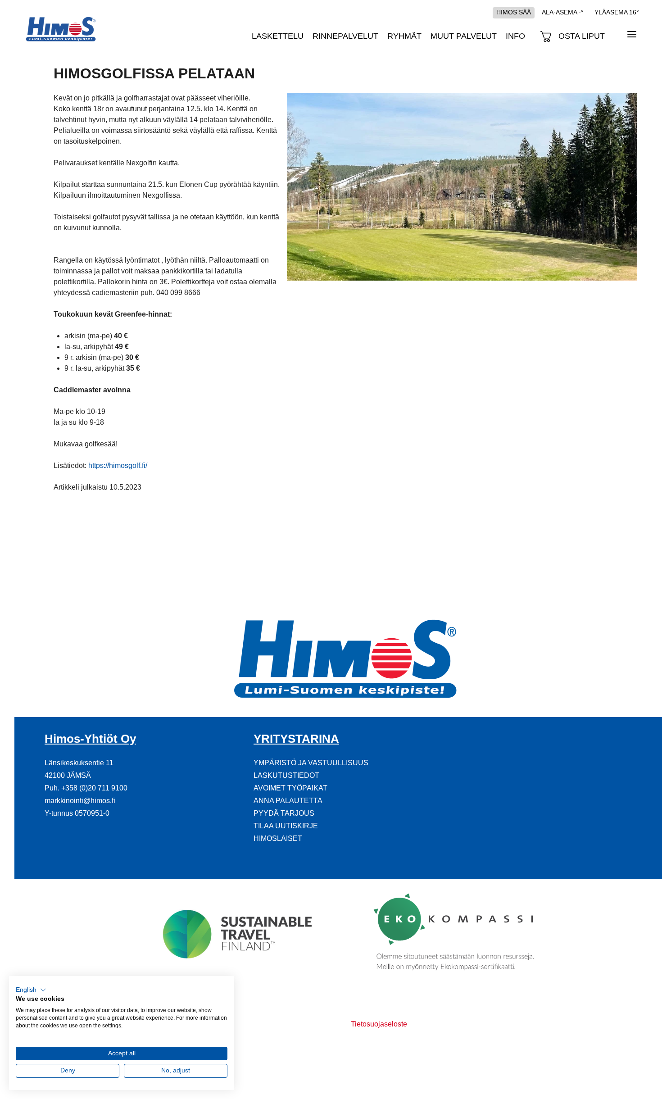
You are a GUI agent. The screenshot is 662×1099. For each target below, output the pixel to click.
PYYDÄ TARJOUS (284, 813)
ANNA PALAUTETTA (288, 800)
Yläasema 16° (616, 12)
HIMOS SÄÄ (513, 12)
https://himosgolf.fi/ (117, 465)
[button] (31, 990)
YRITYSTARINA (296, 738)
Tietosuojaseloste (379, 1024)
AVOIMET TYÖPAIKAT (290, 788)
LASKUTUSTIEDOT (286, 775)
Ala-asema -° (563, 12)
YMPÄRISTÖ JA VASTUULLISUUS (311, 763)
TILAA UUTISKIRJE (286, 826)
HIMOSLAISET (278, 838)
